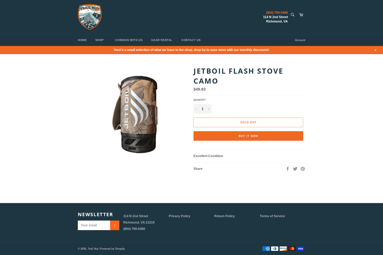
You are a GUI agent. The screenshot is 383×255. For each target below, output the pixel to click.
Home (82, 40)
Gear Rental (162, 40)
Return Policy (224, 216)
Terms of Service (272, 216)
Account (300, 40)
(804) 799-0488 (277, 12)
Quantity (199, 100)
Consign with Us (128, 40)
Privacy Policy (179, 216)
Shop (100, 40)
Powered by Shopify (112, 248)
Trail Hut (93, 248)
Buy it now (248, 136)
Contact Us (191, 40)
